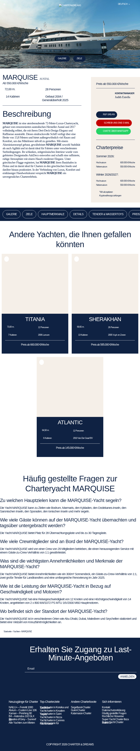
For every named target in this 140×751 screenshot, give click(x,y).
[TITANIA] (35, 312)
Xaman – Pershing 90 (20, 713)
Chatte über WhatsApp (115, 131)
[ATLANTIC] (70, 416)
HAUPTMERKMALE (52, 214)
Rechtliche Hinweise (113, 716)
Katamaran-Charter (81, 713)
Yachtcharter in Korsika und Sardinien (54, 707)
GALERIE (11, 214)
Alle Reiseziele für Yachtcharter (49, 723)
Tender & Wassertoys (107, 214)
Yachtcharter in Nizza (51, 717)
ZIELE (79, 58)
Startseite (7, 631)
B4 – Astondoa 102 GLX (21, 716)
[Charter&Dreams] (70, 5)
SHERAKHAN (105, 319)
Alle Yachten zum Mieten (22, 722)
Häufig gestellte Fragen (114, 713)
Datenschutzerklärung (113, 710)
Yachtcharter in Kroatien (52, 710)
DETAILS (78, 214)
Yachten (16, 631)
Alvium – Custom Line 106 (23, 710)
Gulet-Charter (78, 710)
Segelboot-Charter (80, 707)
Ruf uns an (109, 114)
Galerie (62, 58)
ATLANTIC (70, 422)
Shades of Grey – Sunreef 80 (22, 719)
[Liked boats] (135, 4)
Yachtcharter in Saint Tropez (50, 714)
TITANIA (35, 319)
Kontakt (106, 707)
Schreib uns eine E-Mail (116, 123)
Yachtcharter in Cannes (52, 720)
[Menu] (4, 4)
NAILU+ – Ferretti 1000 (21, 707)
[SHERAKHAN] (105, 312)
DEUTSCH (122, 4)
